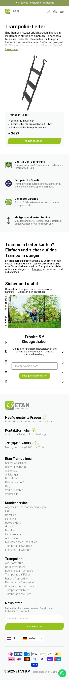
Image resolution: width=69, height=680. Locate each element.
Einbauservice (13, 534)
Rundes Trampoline (16, 578)
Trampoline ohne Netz (18, 594)
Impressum (12, 494)
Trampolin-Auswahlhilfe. (19, 545)
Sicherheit (11, 470)
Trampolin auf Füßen (20, 260)
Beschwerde (12, 530)
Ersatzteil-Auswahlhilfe (18, 549)
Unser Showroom (15, 466)
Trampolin (37, 269)
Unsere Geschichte (16, 462)
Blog (8, 486)
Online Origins (58, 671)
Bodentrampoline (15, 566)
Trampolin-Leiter (18, 115)
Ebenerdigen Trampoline (19, 570)
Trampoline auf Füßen (17, 574)
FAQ (7, 511)
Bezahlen (10, 515)
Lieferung (10, 518)
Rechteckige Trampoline (19, 582)
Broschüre (11, 478)
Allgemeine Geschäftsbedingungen (25, 507)
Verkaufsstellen (14, 490)
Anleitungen (12, 474)
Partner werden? (14, 482)
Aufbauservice (13, 538)
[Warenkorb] (55, 11)
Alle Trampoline (14, 563)
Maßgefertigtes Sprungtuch (21, 542)
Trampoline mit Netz (17, 590)
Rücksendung (13, 522)
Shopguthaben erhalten (34, 375)
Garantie (10, 526)
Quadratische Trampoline (19, 586)
